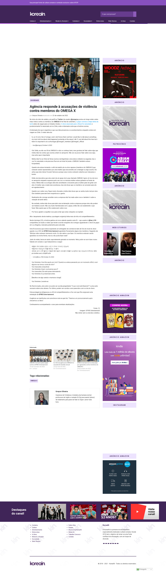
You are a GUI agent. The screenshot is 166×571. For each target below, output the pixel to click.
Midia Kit (71, 532)
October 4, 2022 (47, 145)
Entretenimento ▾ (45, 21)
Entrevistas (100, 21)
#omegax (53, 142)
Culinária (35, 525)
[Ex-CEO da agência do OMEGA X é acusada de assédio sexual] (64, 355)
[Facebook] (121, 2)
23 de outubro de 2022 (60, 115)
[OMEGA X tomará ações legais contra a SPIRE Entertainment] (41, 355)
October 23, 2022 (49, 257)
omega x (33, 381)
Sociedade (34, 100)
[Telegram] (135, 2)
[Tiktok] (133, 2)
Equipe (70, 527)
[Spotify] (130, 2)
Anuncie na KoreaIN (75, 530)
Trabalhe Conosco (74, 534)
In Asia (123, 21)
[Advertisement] (83, 38)
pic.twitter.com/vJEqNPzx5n (41, 253)
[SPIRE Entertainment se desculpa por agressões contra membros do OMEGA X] (88, 355)
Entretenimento (37, 530)
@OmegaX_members (64, 142)
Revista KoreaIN (37, 14)
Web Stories (112, 21)
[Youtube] (128, 2)
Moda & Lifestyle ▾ (62, 21)
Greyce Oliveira (37, 115)
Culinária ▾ (76, 21)
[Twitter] (126, 2)
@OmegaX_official (77, 142)
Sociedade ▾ (88, 21)
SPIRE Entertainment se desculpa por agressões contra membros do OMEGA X (87, 364)
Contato (132, 21)
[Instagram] (123, 2)
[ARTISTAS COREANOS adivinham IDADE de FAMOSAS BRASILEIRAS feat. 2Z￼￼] (114, 512)
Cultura (34, 527)
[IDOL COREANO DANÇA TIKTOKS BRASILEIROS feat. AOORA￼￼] (83, 512)
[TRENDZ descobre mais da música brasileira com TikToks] (52, 512)
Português (142, 569)
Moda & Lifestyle (38, 537)
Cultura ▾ (33, 21)
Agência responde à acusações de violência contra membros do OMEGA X (63, 109)
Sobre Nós (72, 525)
